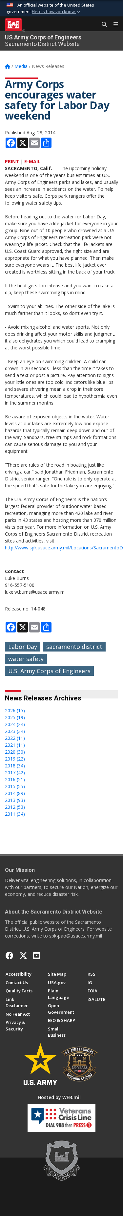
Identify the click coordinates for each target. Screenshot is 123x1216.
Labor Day (22, 647)
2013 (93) (15, 800)
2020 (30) (15, 752)
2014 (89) (15, 793)
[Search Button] (102, 24)
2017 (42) (15, 772)
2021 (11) (15, 745)
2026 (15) (15, 710)
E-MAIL (32, 161)
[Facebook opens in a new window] (9, 956)
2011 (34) (15, 814)
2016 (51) (15, 779)
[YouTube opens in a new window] (36, 956)
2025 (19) (15, 717)
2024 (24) (15, 724)
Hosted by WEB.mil (59, 1097)
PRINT (12, 161)
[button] (57, 12)
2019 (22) (15, 759)
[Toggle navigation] (113, 24)
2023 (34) (15, 731)
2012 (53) (15, 807)
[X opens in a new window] (23, 956)
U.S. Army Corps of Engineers (49, 671)
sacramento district (74, 647)
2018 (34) (15, 766)
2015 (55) (15, 786)
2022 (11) (15, 738)
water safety (26, 659)
